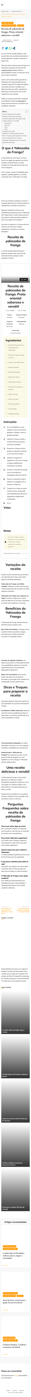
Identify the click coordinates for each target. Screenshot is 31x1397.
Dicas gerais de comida (9, 25)
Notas (6, 129)
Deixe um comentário (7, 41)
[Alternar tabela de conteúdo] (26, 111)
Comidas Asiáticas (7, 22)
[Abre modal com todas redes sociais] (13, 48)
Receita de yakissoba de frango (11, 116)
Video (5, 127)
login (16, 1375)
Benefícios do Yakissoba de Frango (13, 133)
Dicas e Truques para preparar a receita (14, 136)
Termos (21, 1390)
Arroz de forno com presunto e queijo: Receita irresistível (14, 1301)
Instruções (7, 125)
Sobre (8, 1390)
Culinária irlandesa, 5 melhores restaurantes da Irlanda (14, 1345)
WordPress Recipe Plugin (12, 553)
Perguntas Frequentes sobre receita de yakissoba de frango (14, 141)
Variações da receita (8, 131)
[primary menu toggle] (2, 4)
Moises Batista (7, 40)
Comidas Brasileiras (9, 1246)
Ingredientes (7, 123)
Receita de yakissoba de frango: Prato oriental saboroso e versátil (13, 120)
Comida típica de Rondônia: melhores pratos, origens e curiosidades (14, 1255)
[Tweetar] (6, 48)
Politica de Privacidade (15, 1392)
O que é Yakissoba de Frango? (11, 114)
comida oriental (6, 70)
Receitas (20, 25)
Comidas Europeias (9, 1337)
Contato (14, 1390)
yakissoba (21, 101)
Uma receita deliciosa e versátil (11, 138)
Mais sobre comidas (9, 1295)
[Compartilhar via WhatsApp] (10, 48)
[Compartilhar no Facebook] (2, 48)
